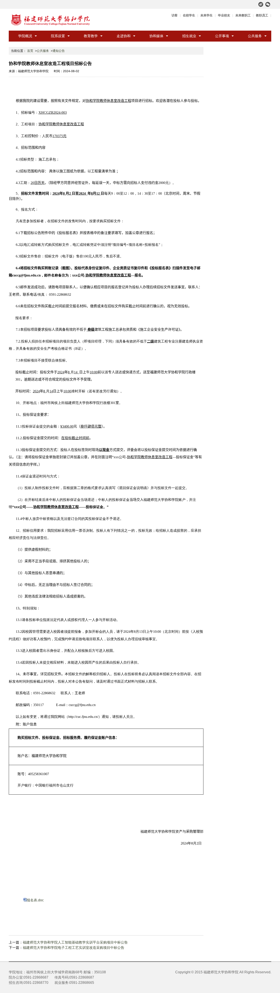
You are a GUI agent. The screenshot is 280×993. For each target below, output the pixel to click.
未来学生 (206, 15)
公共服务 (255, 36)
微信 (267, 4)
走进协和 (124, 36)
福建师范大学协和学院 (220, 972)
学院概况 (25, 36)
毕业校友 (224, 15)
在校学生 (189, 15)
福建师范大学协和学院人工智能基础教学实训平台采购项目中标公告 (75, 942)
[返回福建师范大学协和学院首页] (50, 19)
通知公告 (58, 50)
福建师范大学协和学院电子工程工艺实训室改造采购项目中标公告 (73, 947)
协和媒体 (156, 36)
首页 (30, 50)
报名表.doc (35, 900)
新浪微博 (260, 4)
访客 (175, 15)
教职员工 (262, 15)
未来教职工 (243, 15)
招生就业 (189, 36)
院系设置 (58, 36)
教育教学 (91, 36)
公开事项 (222, 36)
